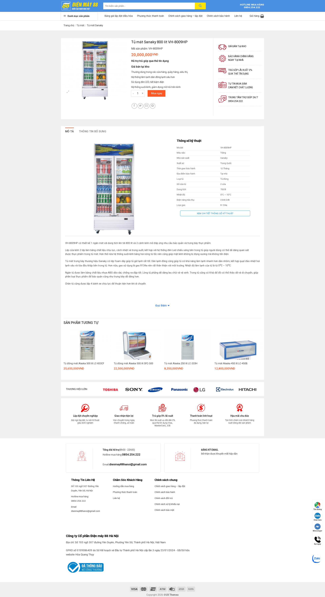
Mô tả (69, 131)
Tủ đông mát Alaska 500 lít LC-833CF (83, 363)
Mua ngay (156, 93)
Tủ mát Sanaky (95, 25)
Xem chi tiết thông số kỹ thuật (215, 213)
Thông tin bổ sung (92, 131)
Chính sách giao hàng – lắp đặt (185, 16)
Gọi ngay (317, 538)
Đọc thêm (161, 305)
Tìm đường (317, 509)
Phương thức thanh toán (150, 16)
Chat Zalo (317, 520)
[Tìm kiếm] (200, 6)
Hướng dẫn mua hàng (123, 486)
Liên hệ (238, 16)
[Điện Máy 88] (79, 6)
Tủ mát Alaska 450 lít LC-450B (230, 363)
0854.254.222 (131, 454)
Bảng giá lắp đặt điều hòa (119, 16)
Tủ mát (80, 25)
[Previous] (62, 355)
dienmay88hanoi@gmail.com (128, 464)
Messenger (317, 531)
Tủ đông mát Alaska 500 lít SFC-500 (133, 363)
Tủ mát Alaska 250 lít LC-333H (180, 363)
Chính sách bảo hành (218, 16)
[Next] (261, 355)
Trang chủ (68, 25)
